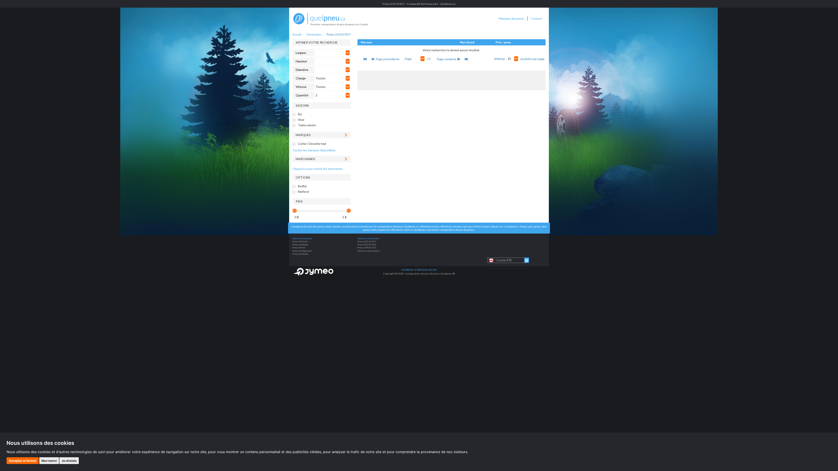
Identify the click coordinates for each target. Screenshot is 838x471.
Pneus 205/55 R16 (366, 244)
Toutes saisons (307, 125)
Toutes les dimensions (368, 250)
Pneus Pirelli (298, 247)
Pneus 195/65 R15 (366, 247)
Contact (536, 18)
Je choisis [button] (69, 460)
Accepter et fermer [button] (22, 460)
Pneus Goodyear (300, 244)
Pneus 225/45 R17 (366, 241)
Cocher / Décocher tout (312, 143)
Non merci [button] (49, 460)
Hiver (301, 119)
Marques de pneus (511, 18)
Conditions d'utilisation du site (419, 269)
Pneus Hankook (300, 254)
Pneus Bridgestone (302, 250)
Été (300, 114)
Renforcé (303, 191)
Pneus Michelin (300, 241)
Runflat (302, 186)
